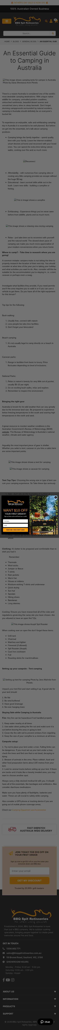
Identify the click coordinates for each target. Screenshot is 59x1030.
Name (4, 518)
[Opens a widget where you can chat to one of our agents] (45, 1022)
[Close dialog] (55, 497)
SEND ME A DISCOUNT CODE (15, 530)
